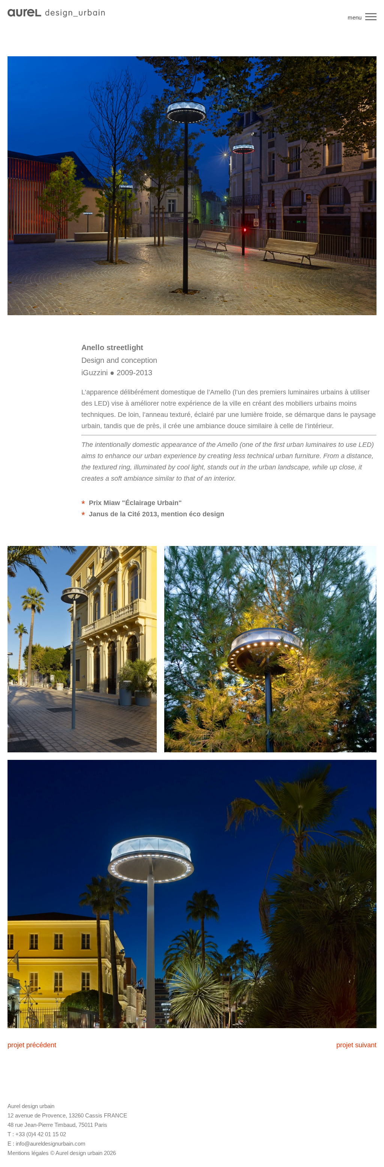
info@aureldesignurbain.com (51, 1143)
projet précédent (32, 1045)
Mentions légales (28, 1153)
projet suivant (356, 1045)
